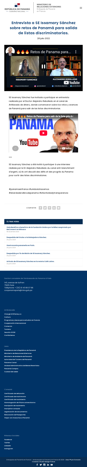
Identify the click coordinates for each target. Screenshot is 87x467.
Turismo (7, 329)
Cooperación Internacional (15, 323)
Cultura (7, 317)
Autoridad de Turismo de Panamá (17, 359)
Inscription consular (12, 409)
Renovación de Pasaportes (14, 415)
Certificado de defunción (14, 393)
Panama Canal (10, 362)
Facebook (8, 440)
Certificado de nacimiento (14, 399)
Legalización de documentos (15, 412)
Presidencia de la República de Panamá (20, 350)
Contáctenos (9, 335)
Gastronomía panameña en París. (21, 245)
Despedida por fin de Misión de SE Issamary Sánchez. (28, 253)
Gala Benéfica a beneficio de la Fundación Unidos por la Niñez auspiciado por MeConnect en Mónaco (39, 228)
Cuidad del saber (11, 372)
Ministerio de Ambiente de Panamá (18, 356)
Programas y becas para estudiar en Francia (22, 320)
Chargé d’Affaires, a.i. (13, 314)
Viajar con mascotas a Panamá (17, 418)
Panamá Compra (11, 369)
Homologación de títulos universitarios (19, 402)
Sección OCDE (9, 332)
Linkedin (7, 446)
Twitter (7, 443)
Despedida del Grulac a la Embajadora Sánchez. (27, 237)
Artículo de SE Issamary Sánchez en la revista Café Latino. (30, 261)
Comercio (8, 326)
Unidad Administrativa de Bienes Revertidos (21, 365)
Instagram (8, 449)
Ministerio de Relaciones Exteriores (17, 353)
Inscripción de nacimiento (14, 405)
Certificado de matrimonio (15, 396)
